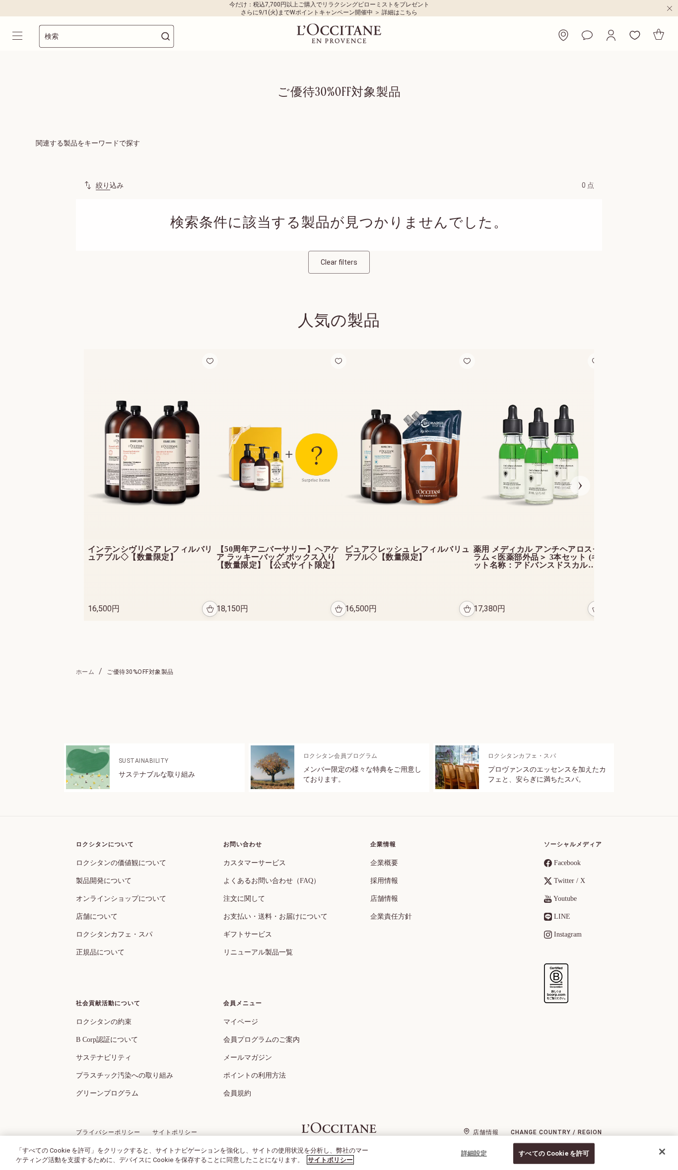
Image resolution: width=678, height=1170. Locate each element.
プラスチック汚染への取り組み (124, 1075)
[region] (339, 1153)
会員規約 (237, 1093)
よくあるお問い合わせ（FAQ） (271, 880)
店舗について (97, 916)
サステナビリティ (104, 1057)
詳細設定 (474, 1153)
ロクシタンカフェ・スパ (114, 934)
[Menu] (18, 36)
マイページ (240, 1021)
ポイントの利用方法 (254, 1075)
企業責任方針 (391, 916)
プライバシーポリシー (108, 1132)
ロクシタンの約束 (104, 1021)
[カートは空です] (659, 34)
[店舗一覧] (563, 35)
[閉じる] (662, 1152)
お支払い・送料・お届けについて (275, 916)
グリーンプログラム (107, 1093)
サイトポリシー (175, 1132)
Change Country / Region (556, 1132)
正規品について (100, 952)
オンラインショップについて (121, 898)
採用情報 (384, 880)
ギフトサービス (247, 934)
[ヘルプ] (587, 35)
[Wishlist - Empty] (635, 35)
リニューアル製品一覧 (258, 952)
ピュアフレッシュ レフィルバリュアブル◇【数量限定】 (407, 553)
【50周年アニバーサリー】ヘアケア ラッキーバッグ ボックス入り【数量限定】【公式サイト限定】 (278, 557)
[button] (611, 35)
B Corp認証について (107, 1039)
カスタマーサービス (254, 863)
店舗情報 (384, 898)
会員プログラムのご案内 (261, 1039)
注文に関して (244, 898)
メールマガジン (247, 1057)
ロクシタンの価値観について (121, 863)
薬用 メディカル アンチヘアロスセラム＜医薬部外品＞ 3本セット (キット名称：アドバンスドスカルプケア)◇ (537, 557)
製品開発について (104, 880)
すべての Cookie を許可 (554, 1153)
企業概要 (384, 863)
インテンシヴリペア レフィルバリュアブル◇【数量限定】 (150, 553)
